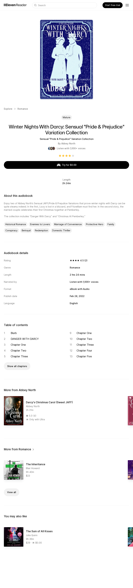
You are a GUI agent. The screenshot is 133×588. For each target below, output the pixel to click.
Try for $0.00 (69, 165)
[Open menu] (127, 5)
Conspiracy (11, 230)
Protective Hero (94, 224)
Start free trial (112, 5)
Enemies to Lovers (40, 224)
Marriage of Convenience (68, 224)
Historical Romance (15, 224)
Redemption (41, 230)
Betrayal (26, 230)
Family (111, 224)
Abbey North (68, 143)
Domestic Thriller (61, 230)
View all (11, 492)
